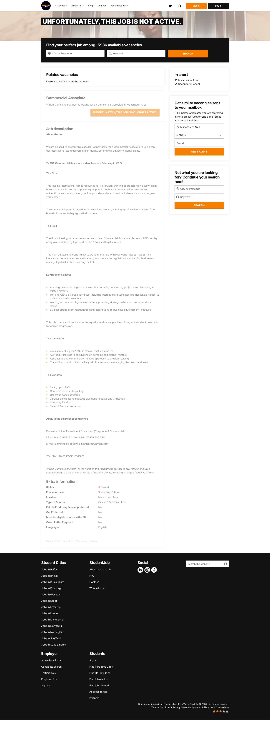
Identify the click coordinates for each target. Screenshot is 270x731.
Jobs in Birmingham (52, 582)
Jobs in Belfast (49, 569)
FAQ (91, 575)
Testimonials (48, 672)
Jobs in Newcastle (51, 625)
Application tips (98, 691)
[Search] (179, 5)
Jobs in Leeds (49, 600)
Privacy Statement (182, 707)
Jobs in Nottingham (52, 632)
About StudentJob (100, 569)
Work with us (96, 588)
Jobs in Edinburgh (51, 588)
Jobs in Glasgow (50, 594)
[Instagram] (147, 570)
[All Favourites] (170, 5)
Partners (94, 698)
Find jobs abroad (99, 685)
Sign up (45, 685)
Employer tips (49, 679)
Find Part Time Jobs (101, 666)
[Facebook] (154, 570)
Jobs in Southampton (53, 644)
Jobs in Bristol (49, 575)
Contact (102, 5)
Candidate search (51, 666)
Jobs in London (50, 613)
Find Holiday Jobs (99, 672)
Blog (90, 5)
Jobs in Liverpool (51, 607)
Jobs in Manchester (52, 619)
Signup (196, 6)
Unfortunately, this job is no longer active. (125, 112)
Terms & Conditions (160, 707)
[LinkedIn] (141, 570)
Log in (218, 6)
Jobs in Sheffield (51, 638)
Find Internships (98, 679)
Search (187, 53)
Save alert (199, 151)
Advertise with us (51, 660)
